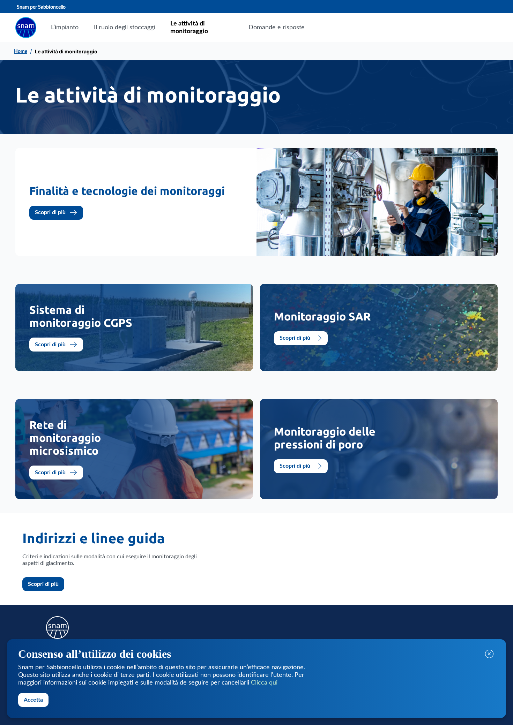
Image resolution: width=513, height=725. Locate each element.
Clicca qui (264, 683)
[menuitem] (64, 27)
